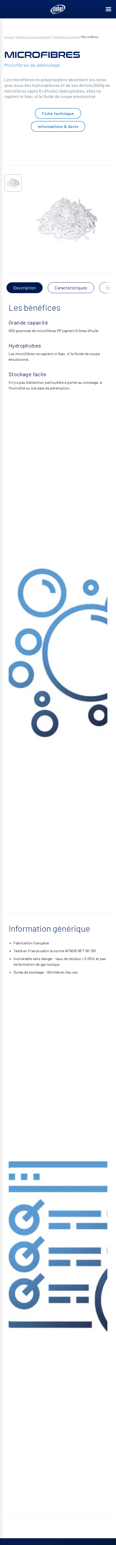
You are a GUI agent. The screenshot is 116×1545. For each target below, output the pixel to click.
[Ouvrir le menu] (108, 9)
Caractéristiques (70, 287)
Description (24, 287)
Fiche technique (58, 113)
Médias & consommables (33, 37)
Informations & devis (58, 126)
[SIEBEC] (58, 9)
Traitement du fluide (66, 37)
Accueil (9, 37)
